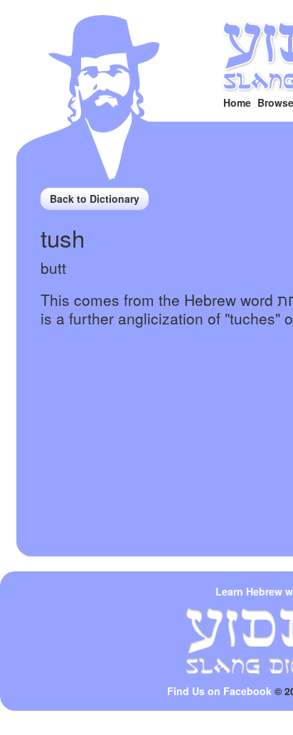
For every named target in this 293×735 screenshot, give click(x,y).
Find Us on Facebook (219, 691)
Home (237, 102)
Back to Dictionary (94, 198)
